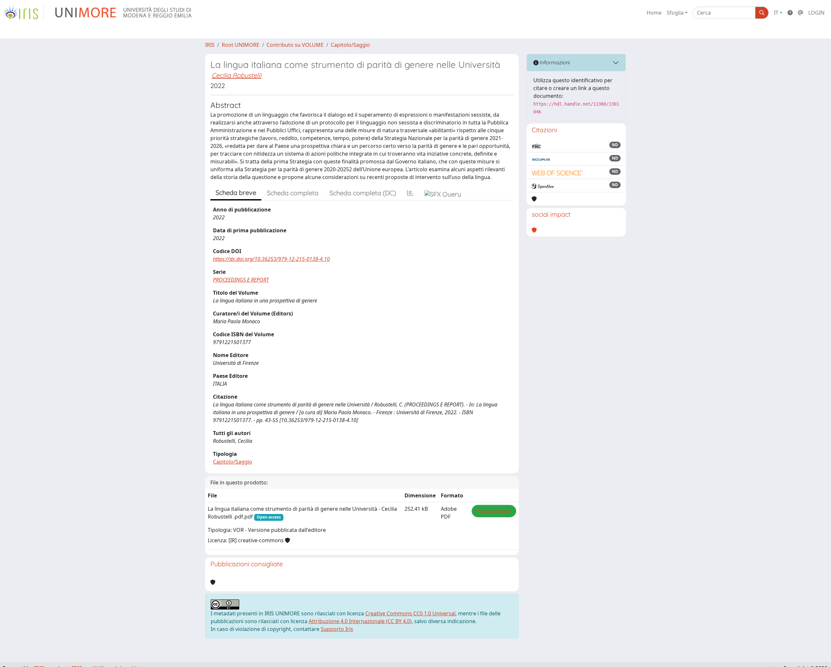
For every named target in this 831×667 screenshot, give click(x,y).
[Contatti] (800, 12)
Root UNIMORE (240, 44)
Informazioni (554, 62)
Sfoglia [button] (675, 12)
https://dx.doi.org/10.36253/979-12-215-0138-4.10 (271, 259)
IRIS (210, 44)
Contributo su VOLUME (295, 44)
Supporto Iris (337, 629)
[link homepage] (23, 12)
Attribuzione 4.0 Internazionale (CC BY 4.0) (360, 621)
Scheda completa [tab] (292, 193)
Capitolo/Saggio (350, 44)
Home (654, 12)
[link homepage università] (124, 12)
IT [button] (776, 12)
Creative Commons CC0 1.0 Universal (410, 613)
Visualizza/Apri (494, 511)
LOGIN (816, 12)
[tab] (410, 193)
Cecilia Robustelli (236, 75)
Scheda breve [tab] (236, 192)
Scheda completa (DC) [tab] (362, 193)
